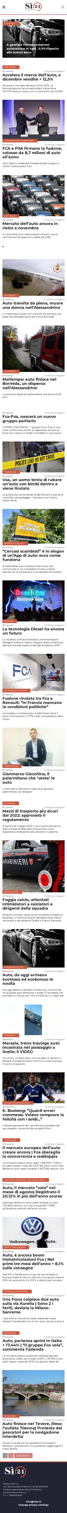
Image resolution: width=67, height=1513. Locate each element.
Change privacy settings (33, 1504)
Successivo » (23, 1455)
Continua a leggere (54, 71)
